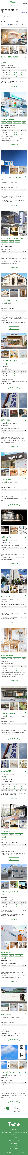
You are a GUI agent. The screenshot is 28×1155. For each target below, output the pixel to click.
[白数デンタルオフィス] (14, 577)
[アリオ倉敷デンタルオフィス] (14, 1052)
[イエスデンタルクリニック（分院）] (14, 158)
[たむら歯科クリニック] (14, 812)
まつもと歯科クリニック (9, 300)
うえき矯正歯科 (6, 479)
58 (19, 1111)
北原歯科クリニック (7, 537)
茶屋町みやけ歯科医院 (8, 713)
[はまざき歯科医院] (14, 636)
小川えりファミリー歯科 (9, 361)
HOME (2, 6)
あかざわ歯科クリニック (9, 771)
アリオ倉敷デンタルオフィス (10, 1072)
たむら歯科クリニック (8, 831)
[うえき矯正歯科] (14, 460)
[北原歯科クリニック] (14, 517)
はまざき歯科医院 (7, 655)
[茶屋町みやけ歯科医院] (14, 694)
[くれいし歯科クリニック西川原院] (14, 219)
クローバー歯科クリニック (9, 892)
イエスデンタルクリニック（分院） (11, 178)
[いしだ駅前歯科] (14, 933)
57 (15, 1111)
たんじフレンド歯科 (7, 119)
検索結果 (7, 6)
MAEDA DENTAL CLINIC (9, 57)
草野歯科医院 (5, 420)
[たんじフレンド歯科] (14, 100)
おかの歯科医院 (6, 1014)
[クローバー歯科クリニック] (14, 872)
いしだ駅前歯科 (6, 952)
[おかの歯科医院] (14, 995)
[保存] (26, 57)
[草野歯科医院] (14, 400)
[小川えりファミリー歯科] (14, 341)
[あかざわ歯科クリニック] (14, 751)
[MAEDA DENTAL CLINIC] (14, 37)
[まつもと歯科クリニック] (14, 281)
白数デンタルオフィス (8, 596)
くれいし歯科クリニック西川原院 (12, 238)
